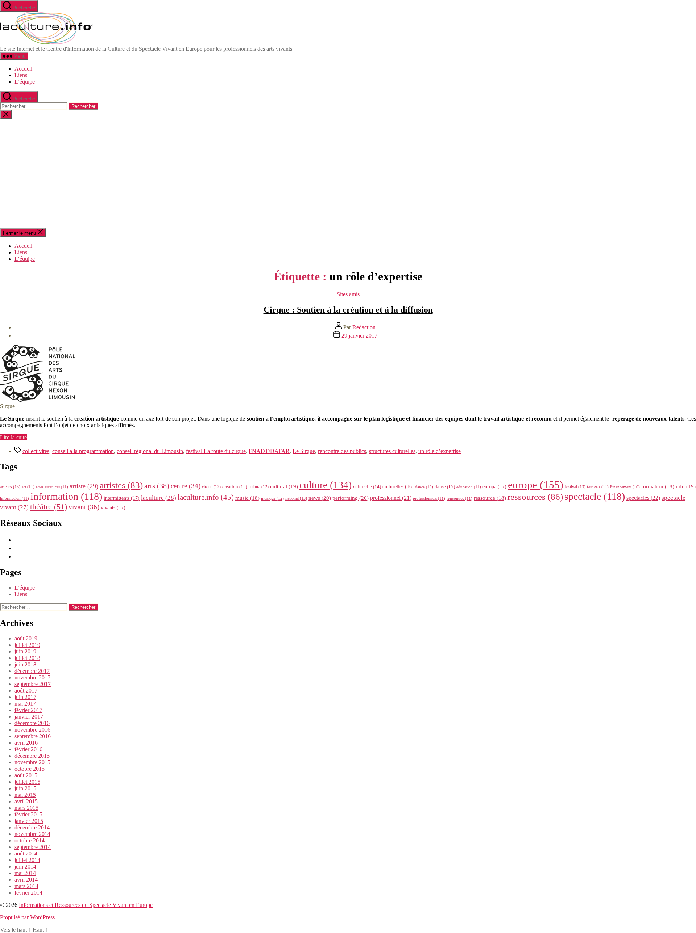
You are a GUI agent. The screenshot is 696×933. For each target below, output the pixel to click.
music (247, 498)
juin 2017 (25, 697)
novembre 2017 (32, 677)
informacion (14, 498)
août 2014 (25, 853)
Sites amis (348, 294)
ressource (490, 498)
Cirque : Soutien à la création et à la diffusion (348, 309)
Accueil (23, 69)
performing (350, 498)
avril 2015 (26, 801)
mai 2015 (25, 795)
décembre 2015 (32, 756)
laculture (158, 497)
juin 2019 (25, 651)
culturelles (398, 486)
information (66, 496)
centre (185, 486)
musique (272, 498)
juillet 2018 (27, 658)
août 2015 (25, 775)
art (28, 487)
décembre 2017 (32, 671)
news (319, 498)
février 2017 (28, 710)
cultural (284, 486)
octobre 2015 (29, 769)
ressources (535, 496)
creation (234, 486)
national (296, 498)
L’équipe (24, 82)
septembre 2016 (32, 736)
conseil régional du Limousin (150, 451)
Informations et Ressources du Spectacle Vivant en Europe (86, 905)
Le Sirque (304, 451)
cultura (259, 486)
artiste (84, 486)
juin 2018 (25, 664)
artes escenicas (52, 487)
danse (445, 486)
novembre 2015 (32, 762)
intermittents (122, 498)
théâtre (48, 506)
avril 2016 (26, 743)
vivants (113, 507)
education (468, 487)
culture (325, 484)
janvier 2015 (28, 821)
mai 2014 (25, 873)
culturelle (367, 486)
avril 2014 (26, 879)
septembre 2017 (32, 684)
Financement (625, 487)
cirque (211, 486)
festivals (598, 487)
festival (575, 486)
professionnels (429, 498)
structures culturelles (392, 451)
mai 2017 (25, 703)
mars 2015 (26, 808)
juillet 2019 (27, 645)
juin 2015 (25, 788)
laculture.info (206, 497)
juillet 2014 (27, 860)
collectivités (35, 451)
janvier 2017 (28, 717)
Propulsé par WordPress (27, 917)
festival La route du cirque (216, 451)
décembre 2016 (32, 723)
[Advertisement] (348, 173)
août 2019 (25, 638)
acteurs (10, 486)
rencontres (459, 498)
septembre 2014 (32, 847)
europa (494, 486)
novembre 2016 (32, 730)
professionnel (390, 498)
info (686, 486)
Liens (20, 75)
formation (657, 486)
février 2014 (28, 893)
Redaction (364, 327)
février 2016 (28, 749)
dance (424, 487)
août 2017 (25, 690)
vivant (84, 507)
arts (156, 486)
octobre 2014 (29, 840)
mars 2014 (26, 886)
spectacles (643, 498)
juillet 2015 (27, 782)
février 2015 (28, 814)
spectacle (594, 496)
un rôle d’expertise (439, 451)
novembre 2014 (32, 834)
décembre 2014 (32, 827)
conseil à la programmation (83, 451)
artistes (121, 485)
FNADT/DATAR (269, 451)
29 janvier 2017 (359, 335)
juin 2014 (25, 866)
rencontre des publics (342, 451)
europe (535, 484)
